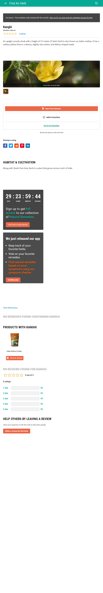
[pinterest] (22, 146)
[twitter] (11, 146)
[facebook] (5, 146)
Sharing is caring (9, 140)
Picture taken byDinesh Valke (51, 85)
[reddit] (16, 146)
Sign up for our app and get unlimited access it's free (70, 18)
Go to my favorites (51, 126)
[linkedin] (28, 146)
